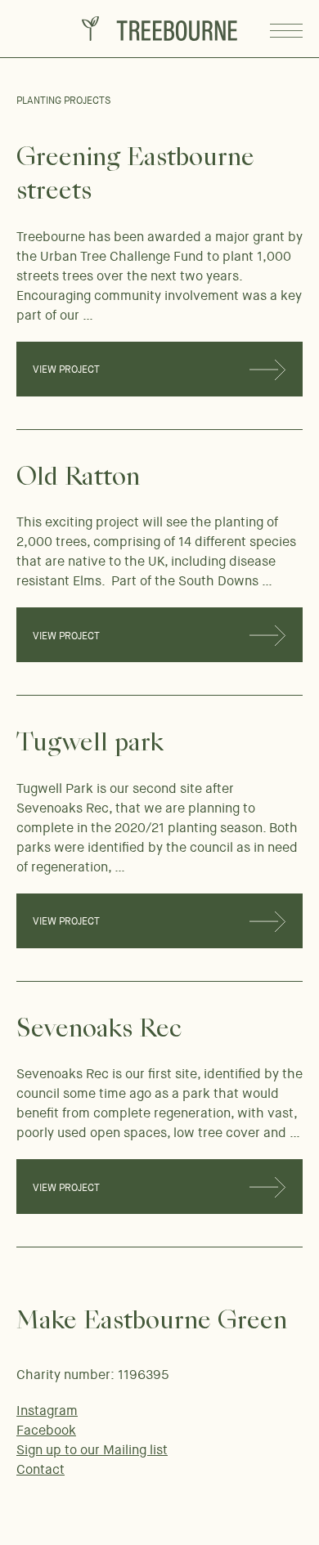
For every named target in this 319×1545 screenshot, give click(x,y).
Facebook (46, 1430)
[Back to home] (159, 28)
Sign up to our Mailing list (92, 1449)
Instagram (47, 1410)
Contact (40, 1469)
